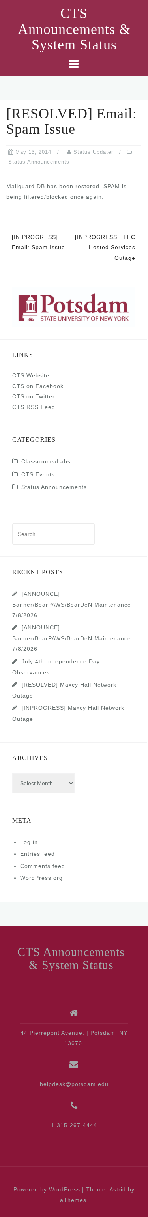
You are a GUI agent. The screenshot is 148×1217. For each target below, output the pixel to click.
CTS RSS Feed (33, 407)
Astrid (117, 1189)
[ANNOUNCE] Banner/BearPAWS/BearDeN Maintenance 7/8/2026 (71, 604)
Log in (29, 842)
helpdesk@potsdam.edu (74, 1084)
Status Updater (93, 152)
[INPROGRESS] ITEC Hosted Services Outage (105, 247)
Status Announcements (38, 162)
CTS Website (30, 375)
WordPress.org (41, 878)
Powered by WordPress (46, 1189)
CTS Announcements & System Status (74, 29)
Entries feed (37, 854)
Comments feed (42, 866)
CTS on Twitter (33, 396)
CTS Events (38, 474)
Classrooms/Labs (46, 461)
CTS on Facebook (38, 386)
